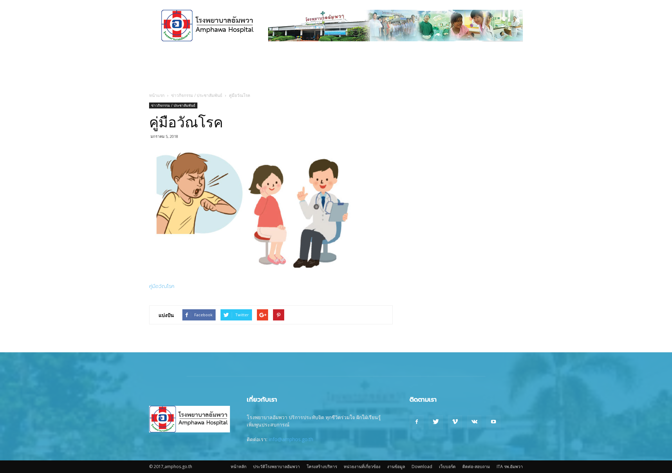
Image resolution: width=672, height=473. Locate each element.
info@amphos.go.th (291, 439)
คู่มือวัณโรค (161, 286)
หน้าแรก (156, 95)
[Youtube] (493, 422)
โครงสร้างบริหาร (322, 467)
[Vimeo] (455, 422)
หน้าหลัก (238, 467)
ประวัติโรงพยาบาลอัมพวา (276, 467)
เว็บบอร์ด (447, 467)
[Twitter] (436, 422)
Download (422, 467)
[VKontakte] (474, 422)
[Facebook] (417, 422)
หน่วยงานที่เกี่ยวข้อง (362, 467)
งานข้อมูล (396, 467)
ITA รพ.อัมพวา (510, 467)
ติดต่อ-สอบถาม (476, 467)
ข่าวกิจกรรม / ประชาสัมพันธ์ (196, 95)
